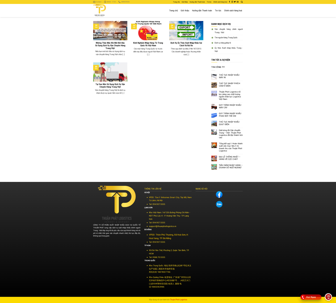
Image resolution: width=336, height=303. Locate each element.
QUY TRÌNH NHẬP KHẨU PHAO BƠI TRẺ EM (230, 114)
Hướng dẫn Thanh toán (197, 2)
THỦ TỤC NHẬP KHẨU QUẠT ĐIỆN (229, 123)
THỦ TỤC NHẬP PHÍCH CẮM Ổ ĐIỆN (229, 84)
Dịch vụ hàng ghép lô (223, 43)
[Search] (242, 2)
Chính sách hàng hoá (220, 2)
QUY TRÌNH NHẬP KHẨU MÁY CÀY (230, 106)
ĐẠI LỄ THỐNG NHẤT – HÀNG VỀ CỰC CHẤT (229, 158)
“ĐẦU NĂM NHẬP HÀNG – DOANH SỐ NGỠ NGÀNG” (231, 166)
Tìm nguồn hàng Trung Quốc (226, 38)
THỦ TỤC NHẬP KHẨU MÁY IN (229, 76)
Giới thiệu (185, 2)
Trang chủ (176, 2)
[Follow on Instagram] (232, 2)
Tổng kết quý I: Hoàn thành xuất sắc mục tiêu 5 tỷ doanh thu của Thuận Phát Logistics (231, 147)
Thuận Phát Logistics (178, 300)
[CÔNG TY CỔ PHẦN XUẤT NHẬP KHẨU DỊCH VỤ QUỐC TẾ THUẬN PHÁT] (103, 10)
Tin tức (209, 2)
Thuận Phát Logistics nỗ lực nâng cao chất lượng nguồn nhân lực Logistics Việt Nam (230, 95)
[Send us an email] (237, 2)
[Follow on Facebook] (229, 2)
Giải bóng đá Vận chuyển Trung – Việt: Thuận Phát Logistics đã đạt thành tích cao (231, 134)
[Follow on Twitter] (235, 2)
